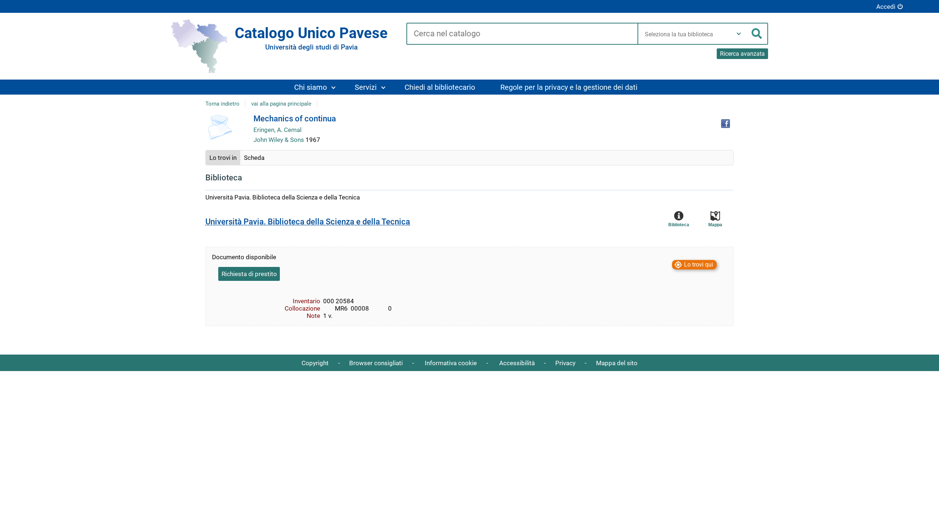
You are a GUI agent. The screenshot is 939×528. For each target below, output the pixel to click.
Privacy (565, 363)
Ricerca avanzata (742, 53)
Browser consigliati (376, 363)
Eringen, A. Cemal (277, 129)
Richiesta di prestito (249, 274)
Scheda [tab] (254, 157)
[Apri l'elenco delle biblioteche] (738, 34)
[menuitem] (314, 87)
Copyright (315, 363)
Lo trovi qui (698, 264)
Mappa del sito (616, 363)
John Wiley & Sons (279, 139)
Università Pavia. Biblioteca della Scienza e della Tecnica (307, 221)
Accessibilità (517, 363)
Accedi (885, 6)
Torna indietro (222, 103)
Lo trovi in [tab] (223, 157)
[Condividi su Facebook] (725, 123)
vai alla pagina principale (281, 103)
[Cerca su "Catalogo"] (521, 34)
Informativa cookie (451, 363)
